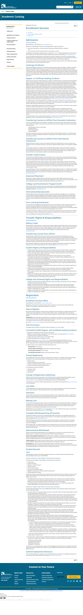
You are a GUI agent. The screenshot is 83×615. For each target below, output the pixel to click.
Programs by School (11, 37)
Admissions (30, 32)
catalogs (23, 590)
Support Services (10, 59)
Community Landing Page (48, 579)
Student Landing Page (47, 575)
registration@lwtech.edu (47, 303)
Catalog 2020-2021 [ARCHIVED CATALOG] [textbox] (61, 23)
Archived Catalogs (10, 66)
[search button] (72, 6)
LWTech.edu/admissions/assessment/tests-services (62, 98)
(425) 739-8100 (4, 580)
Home (2, 11)
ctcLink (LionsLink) (18, 579)
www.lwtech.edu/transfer (62, 244)
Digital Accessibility (30, 575)
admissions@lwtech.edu (47, 44)
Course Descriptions (11, 44)
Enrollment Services (11, 51)
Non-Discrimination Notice (32, 579)
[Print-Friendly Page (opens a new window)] (75, 26)
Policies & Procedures (31, 581)
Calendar (16, 575)
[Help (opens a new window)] (76, 26)
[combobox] (66, 23)
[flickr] (80, 581)
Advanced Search (9, 27)
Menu (77, 7)
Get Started (77, 2)
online (27, 146)
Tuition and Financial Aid (12, 54)
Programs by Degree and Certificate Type (12, 41)
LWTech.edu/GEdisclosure (55, 555)
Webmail (16, 583)
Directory (9, 62)
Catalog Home (10, 31)
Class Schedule (69, 334)
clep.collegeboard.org (40, 189)
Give (70, 2)
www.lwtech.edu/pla (30, 231)
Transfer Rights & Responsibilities (35, 34)
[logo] (9, 6)
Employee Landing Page (47, 577)
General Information (11, 48)
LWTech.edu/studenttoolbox (42, 340)
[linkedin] (74, 581)
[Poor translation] (4, 598)
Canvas (16, 577)
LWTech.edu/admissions (31, 42)
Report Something (73, 577)
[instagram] (71, 581)
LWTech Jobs (29, 577)
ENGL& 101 (53, 408)
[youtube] (77, 581)
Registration (30, 35)
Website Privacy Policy (31, 583)
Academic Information (11, 56)
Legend (16, 581)
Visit (65, 2)
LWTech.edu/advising (30, 173)
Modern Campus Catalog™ (57, 590)
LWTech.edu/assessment (56, 117)
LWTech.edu (55, 53)
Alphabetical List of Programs (13, 35)
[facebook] (68, 581)
